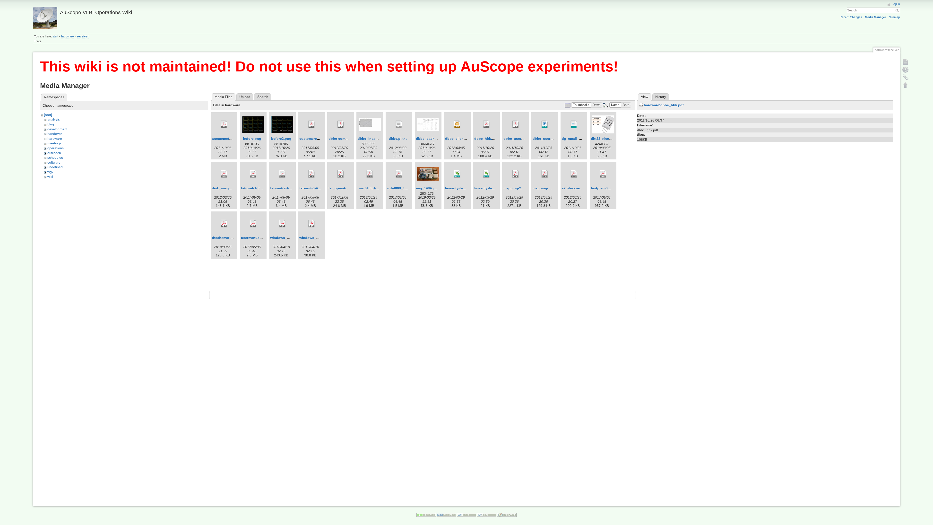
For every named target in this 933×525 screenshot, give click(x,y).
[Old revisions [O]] (905, 69)
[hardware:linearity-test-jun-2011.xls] (486, 174)
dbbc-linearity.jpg (372, 138)
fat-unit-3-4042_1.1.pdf (318, 188)
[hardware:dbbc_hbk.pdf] (486, 124)
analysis (53, 119)
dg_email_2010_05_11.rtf (582, 138)
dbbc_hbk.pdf (486, 138)
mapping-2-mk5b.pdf (520, 188)
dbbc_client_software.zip (466, 138)
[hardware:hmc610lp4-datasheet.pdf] (370, 174)
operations (55, 148)
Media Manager (875, 17)
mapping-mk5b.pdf (548, 188)
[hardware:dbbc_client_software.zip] (457, 124)
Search (897, 10)
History (660, 97)
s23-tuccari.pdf (574, 188)
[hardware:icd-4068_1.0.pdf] (399, 174)
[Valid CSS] (486, 514)
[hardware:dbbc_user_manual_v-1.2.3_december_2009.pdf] (515, 124)
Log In (896, 4)
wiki (50, 177)
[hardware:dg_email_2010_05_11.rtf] (574, 124)
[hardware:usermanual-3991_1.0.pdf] (253, 224)
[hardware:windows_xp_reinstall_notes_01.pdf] (282, 224)
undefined (55, 167)
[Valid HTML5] (466, 514)
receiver (83, 36)
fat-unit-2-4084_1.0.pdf (289, 188)
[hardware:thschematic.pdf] (224, 224)
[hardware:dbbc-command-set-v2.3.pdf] (340, 124)
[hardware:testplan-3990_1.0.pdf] (603, 174)
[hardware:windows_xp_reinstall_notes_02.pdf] (311, 224)
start (55, 36)
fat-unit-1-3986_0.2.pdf (260, 188)
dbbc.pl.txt (398, 138)
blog (50, 124)
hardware (67, 36)
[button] (581, 105)
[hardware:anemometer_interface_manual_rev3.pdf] (224, 124)
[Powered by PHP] (446, 514)
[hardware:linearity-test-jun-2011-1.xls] (457, 174)
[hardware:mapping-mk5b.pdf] (545, 174)
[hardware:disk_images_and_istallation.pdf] (224, 174)
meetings (54, 143)
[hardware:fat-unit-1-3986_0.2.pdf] (253, 174)
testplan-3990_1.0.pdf (609, 188)
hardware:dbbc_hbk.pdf (664, 105)
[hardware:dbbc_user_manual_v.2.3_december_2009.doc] (545, 124)
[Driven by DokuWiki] (507, 514)
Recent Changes (851, 17)
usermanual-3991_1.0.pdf (262, 238)
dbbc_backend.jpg (431, 138)
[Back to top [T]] (905, 85)
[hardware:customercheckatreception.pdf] (311, 124)
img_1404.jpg (427, 188)
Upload (244, 97)
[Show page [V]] (905, 62)
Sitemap (894, 17)
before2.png (281, 138)
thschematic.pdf (225, 238)
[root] (48, 115)
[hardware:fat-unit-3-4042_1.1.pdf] (311, 174)
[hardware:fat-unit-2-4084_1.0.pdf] (282, 174)
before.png (252, 138)
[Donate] (426, 514)
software (53, 162)
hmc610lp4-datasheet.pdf (379, 188)
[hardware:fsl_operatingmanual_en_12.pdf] (340, 174)
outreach (54, 153)
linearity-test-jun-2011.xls (495, 188)
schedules (55, 157)
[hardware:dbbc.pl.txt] (399, 124)
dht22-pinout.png (605, 138)
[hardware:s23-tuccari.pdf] (574, 174)
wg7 (50, 172)
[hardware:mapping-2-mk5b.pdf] (515, 174)
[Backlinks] (905, 77)
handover (54, 134)
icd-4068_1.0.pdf (400, 188)
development (57, 129)
